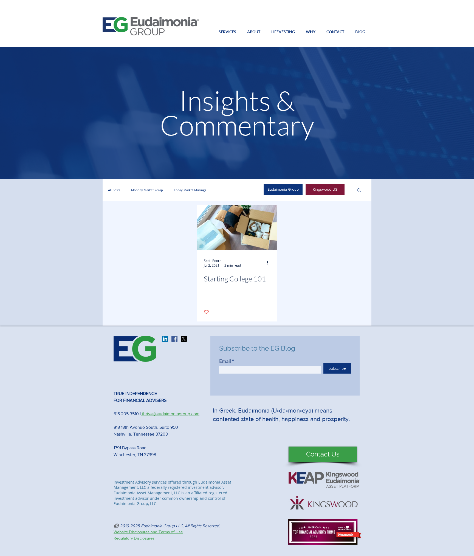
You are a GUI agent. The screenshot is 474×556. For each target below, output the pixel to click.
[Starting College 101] (237, 227)
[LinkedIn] (165, 339)
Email (225, 361)
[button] (254, 32)
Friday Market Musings (190, 190)
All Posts (114, 190)
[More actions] (269, 262)
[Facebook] (174, 339)
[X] (184, 339)
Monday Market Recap (147, 190)
